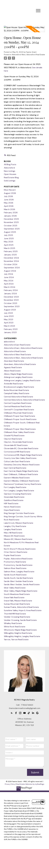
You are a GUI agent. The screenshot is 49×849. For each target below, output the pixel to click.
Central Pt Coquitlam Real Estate (19, 409)
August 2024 (10, 271)
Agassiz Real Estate (13, 367)
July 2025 (8, 235)
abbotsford (9, 341)
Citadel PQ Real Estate (14, 435)
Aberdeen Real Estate (14, 361)
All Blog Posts (10, 164)
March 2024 (9, 287)
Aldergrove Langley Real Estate (18, 377)
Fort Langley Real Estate (15, 487)
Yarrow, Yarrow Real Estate (16, 639)
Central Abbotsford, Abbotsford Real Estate (24, 399)
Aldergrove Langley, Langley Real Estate (22, 380)
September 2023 (11, 306)
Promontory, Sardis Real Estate (18, 565)
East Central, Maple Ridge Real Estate (21, 471)
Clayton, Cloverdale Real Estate (18, 442)
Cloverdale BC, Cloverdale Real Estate (21, 448)
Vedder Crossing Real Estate (17, 617)
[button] (12, 713)
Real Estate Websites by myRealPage (30, 784)
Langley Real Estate (13, 529)
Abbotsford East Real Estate (17, 344)
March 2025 (9, 248)
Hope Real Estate (12, 510)
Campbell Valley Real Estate (16, 393)
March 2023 (9, 326)
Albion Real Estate (12, 370)
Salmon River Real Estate (15, 568)
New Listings (9, 171)
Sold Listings (9, 180)
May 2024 (8, 280)
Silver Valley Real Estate (15, 587)
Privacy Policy (10, 784)
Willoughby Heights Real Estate (18, 633)
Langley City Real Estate (15, 526)
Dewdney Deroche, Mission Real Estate (22, 464)
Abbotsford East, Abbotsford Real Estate (23, 348)
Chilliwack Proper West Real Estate (20, 429)
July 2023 (8, 313)
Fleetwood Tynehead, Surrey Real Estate (22, 484)
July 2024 (8, 274)
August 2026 (10, 193)
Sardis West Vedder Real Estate (18, 581)
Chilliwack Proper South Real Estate (20, 419)
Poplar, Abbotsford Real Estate (18, 558)
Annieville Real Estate (13, 383)
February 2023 (10, 329)
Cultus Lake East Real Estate (17, 461)
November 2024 (11, 261)
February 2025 (11, 251)
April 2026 (8, 206)
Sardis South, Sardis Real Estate (18, 578)
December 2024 (11, 258)
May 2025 (8, 241)
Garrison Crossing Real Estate (17, 494)
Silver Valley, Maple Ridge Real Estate (20, 591)
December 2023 (11, 296)
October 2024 (10, 264)
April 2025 (8, 245)
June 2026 (9, 199)
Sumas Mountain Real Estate (17, 604)
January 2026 (10, 215)
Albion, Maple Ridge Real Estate (18, 374)
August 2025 (10, 232)
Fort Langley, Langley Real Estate (19, 490)
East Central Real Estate (15, 468)
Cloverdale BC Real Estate (16, 445)
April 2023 (8, 322)
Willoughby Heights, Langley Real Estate (22, 636)
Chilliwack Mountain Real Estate (18, 413)
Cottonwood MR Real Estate (17, 451)
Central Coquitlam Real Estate (18, 403)
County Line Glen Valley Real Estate (20, 458)
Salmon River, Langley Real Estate (19, 571)
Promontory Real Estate (15, 561)
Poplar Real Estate (12, 555)
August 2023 (10, 309)
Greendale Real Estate (14, 497)
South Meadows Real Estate (17, 594)
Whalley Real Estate (13, 623)
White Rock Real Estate (14, 626)
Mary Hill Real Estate (13, 532)
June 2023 (9, 316)
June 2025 (9, 238)
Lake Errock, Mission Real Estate (18, 523)
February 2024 (11, 290)
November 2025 (11, 222)
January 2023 (10, 332)
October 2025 (10, 225)
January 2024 (10, 293)
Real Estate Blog (11, 177)
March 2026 (9, 209)
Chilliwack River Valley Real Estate (19, 432)
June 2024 (9, 277)
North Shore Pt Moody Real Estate (20, 549)
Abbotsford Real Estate (15, 351)
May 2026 (8, 202)
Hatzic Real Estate (12, 506)
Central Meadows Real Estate (17, 406)
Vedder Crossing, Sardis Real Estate (20, 620)
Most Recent (10, 190)
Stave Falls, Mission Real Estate (18, 600)
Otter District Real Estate (15, 552)
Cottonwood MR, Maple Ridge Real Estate (23, 455)
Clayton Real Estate (13, 438)
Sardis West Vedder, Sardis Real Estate (22, 584)
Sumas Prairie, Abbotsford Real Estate (21, 607)
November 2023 (11, 300)
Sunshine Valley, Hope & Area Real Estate (22, 610)
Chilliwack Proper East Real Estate (19, 416)
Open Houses (10, 174)
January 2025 (10, 254)
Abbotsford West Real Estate (17, 354)
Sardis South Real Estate (15, 574)
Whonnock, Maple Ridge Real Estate (20, 630)
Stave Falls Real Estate (14, 597)
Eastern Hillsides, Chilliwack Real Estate (21, 480)
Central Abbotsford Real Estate (18, 396)
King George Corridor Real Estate (19, 513)
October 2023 (10, 303)
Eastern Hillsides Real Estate (17, 477)
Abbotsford (9, 167)
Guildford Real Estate (13, 500)
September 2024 (12, 267)
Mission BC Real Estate (14, 536)
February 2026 (11, 212)
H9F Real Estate (11, 503)
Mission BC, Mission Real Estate (18, 539)
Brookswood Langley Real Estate (19, 387)
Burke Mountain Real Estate (16, 390)
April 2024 (9, 283)
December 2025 (11, 219)
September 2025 (12, 228)
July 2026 (8, 196)
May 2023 (8, 319)
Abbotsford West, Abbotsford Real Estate (28, 55)
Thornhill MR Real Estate (15, 613)
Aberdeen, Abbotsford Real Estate (20, 364)
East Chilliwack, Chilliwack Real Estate (21, 474)
